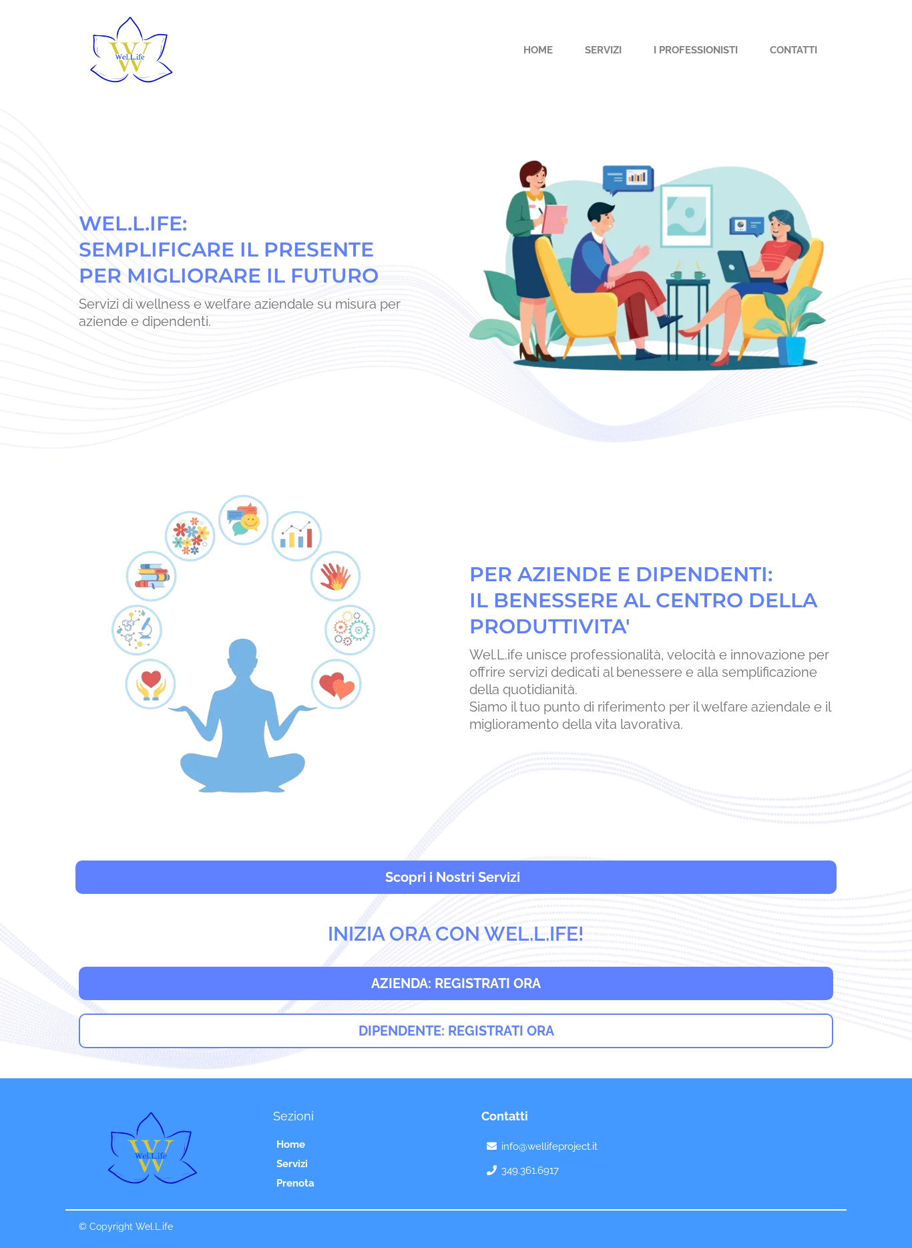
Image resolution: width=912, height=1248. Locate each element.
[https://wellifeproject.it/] (127, 49)
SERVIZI (603, 50)
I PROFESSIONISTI (696, 50)
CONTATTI (793, 50)
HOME (538, 50)
